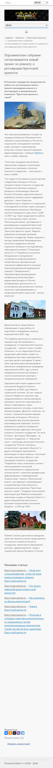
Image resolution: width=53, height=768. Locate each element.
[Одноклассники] (10, 733)
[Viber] (18, 733)
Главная (9, 37)
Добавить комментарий (18, 743)
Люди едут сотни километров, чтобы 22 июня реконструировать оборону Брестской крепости (22, 576)
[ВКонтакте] (6, 733)
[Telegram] (22, 733)
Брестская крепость (36, 37)
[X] (14, 733)
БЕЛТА (38, 152)
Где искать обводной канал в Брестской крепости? (22, 589)
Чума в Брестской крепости (20, 608)
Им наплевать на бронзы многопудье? (24, 599)
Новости (20, 37)
